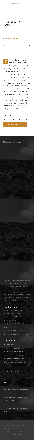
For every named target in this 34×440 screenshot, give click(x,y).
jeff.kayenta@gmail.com (15, 351)
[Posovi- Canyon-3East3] (17, 38)
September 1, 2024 (9, 405)
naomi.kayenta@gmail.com (16, 358)
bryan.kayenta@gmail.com (16, 371)
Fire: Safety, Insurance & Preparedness (16, 389)
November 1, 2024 (8, 394)
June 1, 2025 (7, 386)
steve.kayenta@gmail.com (15, 365)
